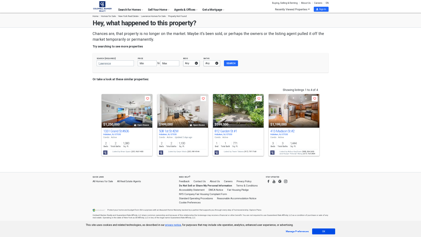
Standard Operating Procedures (196, 198)
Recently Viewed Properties (291, 9)
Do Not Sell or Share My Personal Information (205, 185)
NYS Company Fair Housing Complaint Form (203, 194)
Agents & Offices (185, 9)
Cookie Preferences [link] (190, 202)
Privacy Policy (244, 181)
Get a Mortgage (212, 9)
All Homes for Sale (103, 181)
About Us (306, 3)
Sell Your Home (158, 9)
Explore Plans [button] (255, 210)
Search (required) (106, 58)
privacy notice (173, 224)
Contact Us (200, 181)
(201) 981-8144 (193, 152)
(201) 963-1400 (137, 152)
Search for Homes (129, 9)
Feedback (184, 181)
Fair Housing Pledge (238, 189)
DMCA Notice (216, 189)
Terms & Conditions (247, 185)
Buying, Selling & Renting (285, 3)
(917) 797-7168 (250, 152)
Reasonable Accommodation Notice (236, 198)
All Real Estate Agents (129, 181)
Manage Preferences (297, 231)
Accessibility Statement (192, 189)
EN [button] (327, 3)
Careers (318, 3)
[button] (321, 9)
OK (323, 231)
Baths (207, 58)
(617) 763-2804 (309, 154)
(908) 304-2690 (308, 152)
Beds (185, 58)
